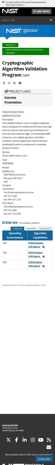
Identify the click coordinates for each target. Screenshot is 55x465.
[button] (44, 247)
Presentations (13, 102)
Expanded (31, 228)
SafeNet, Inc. (8, 171)
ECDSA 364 (9, 222)
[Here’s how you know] (27, 3)
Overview (10, 97)
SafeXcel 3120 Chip (11, 115)
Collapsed (17, 228)
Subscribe (44, 459)
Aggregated (45, 228)
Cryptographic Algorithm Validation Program (24, 51)
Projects (10, 45)
